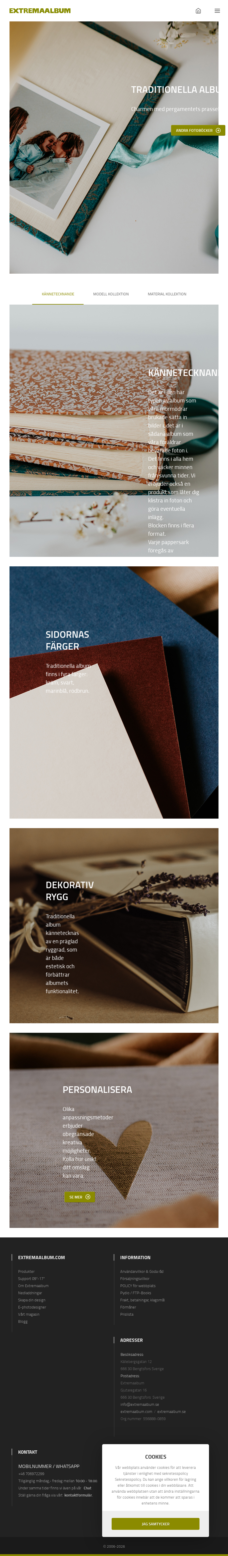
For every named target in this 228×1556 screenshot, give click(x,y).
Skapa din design (31, 1300)
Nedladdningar (30, 1292)
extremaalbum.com (136, 1411)
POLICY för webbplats (138, 1285)
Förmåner (128, 1307)
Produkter (26, 1271)
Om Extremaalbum (33, 1285)
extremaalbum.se (171, 1411)
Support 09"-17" (31, 1278)
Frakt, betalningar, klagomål (142, 1300)
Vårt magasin (28, 1314)
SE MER (75, 1197)
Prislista (126, 1314)
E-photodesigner (32, 1307)
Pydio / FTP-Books (135, 1292)
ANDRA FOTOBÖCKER (194, 130)
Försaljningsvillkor (134, 1278)
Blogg (23, 1321)
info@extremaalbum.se (140, 1404)
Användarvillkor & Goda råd (142, 1271)
